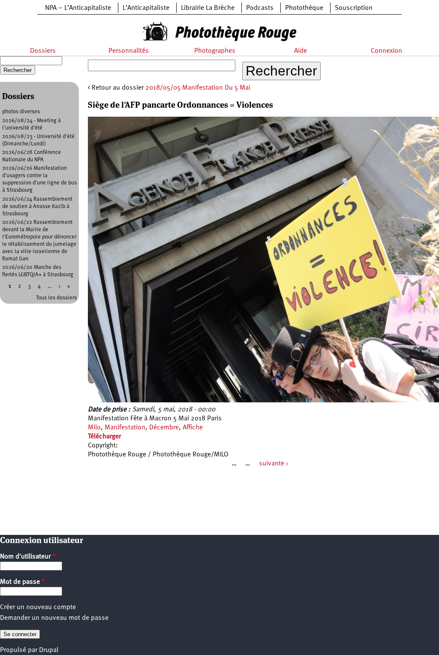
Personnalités (128, 51)
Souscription (354, 8)
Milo (94, 427)
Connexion (386, 51)
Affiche (193, 427)
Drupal (48, 650)
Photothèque (304, 8)
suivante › (273, 463)
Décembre (164, 427)
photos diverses (21, 112)
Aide (300, 51)
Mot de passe (22, 582)
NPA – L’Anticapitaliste (78, 8)
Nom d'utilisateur (28, 556)
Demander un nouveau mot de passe (54, 618)
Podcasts (260, 8)
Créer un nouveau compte (38, 607)
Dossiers (43, 51)
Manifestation (125, 427)
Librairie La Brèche (208, 8)
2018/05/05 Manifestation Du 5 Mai (197, 88)
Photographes (214, 51)
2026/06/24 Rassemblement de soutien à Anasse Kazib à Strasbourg (37, 206)
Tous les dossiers (56, 298)
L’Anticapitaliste (146, 8)
